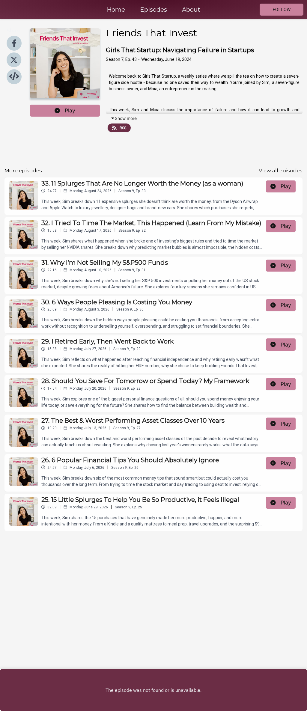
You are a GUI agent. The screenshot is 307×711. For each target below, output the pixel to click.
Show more (126, 118)
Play (70, 110)
